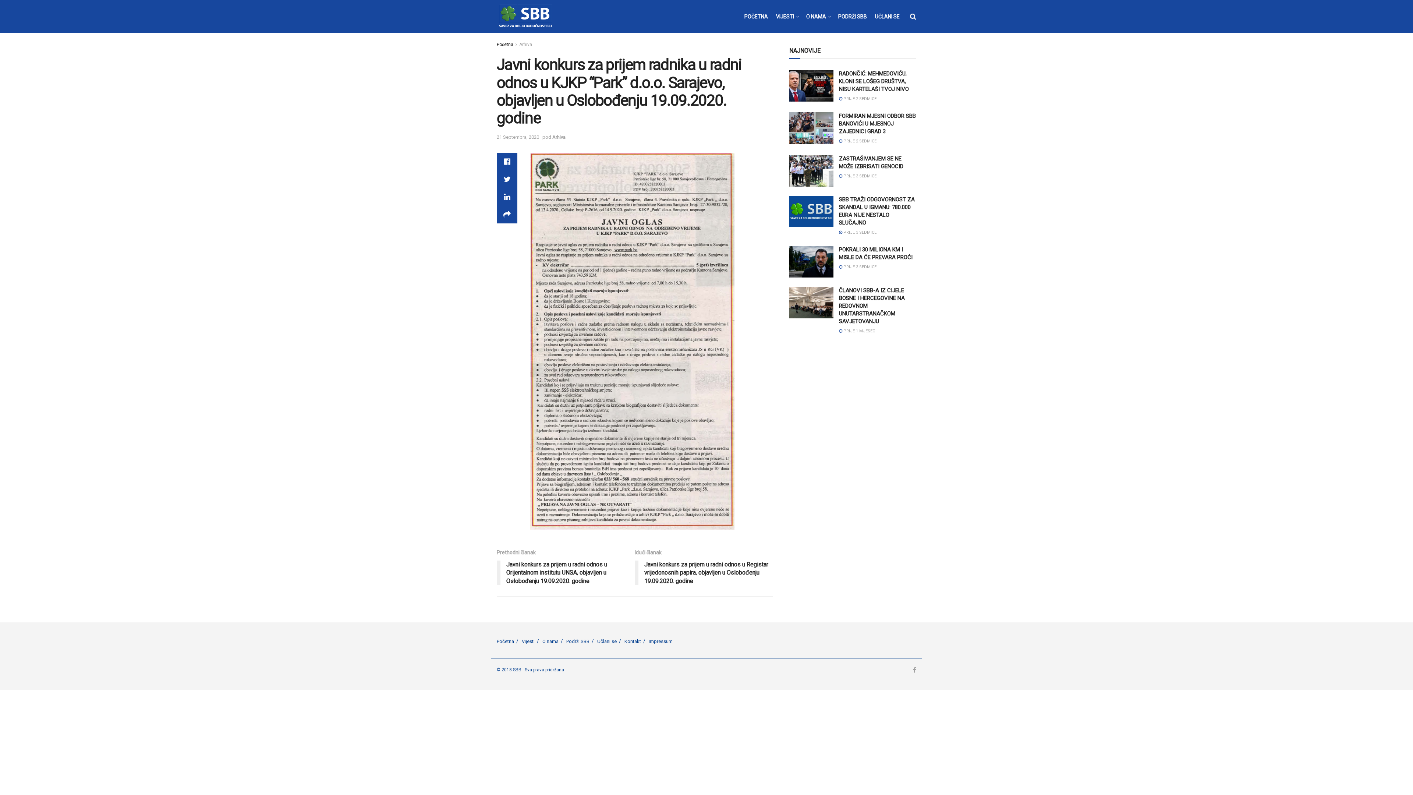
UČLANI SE (887, 17)
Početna (505, 44)
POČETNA (756, 17)
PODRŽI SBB (852, 17)
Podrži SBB (577, 641)
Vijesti (528, 641)
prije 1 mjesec (858, 331)
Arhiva (525, 44)
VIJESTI (785, 17)
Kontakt (632, 641)
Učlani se (607, 641)
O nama (550, 641)
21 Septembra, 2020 (518, 137)
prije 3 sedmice (859, 176)
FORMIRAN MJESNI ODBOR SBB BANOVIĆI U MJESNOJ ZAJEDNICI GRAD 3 (877, 124)
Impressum (661, 641)
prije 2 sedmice (859, 98)
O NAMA (816, 17)
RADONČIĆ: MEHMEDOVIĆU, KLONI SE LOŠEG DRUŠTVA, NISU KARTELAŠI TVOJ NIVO (874, 81)
